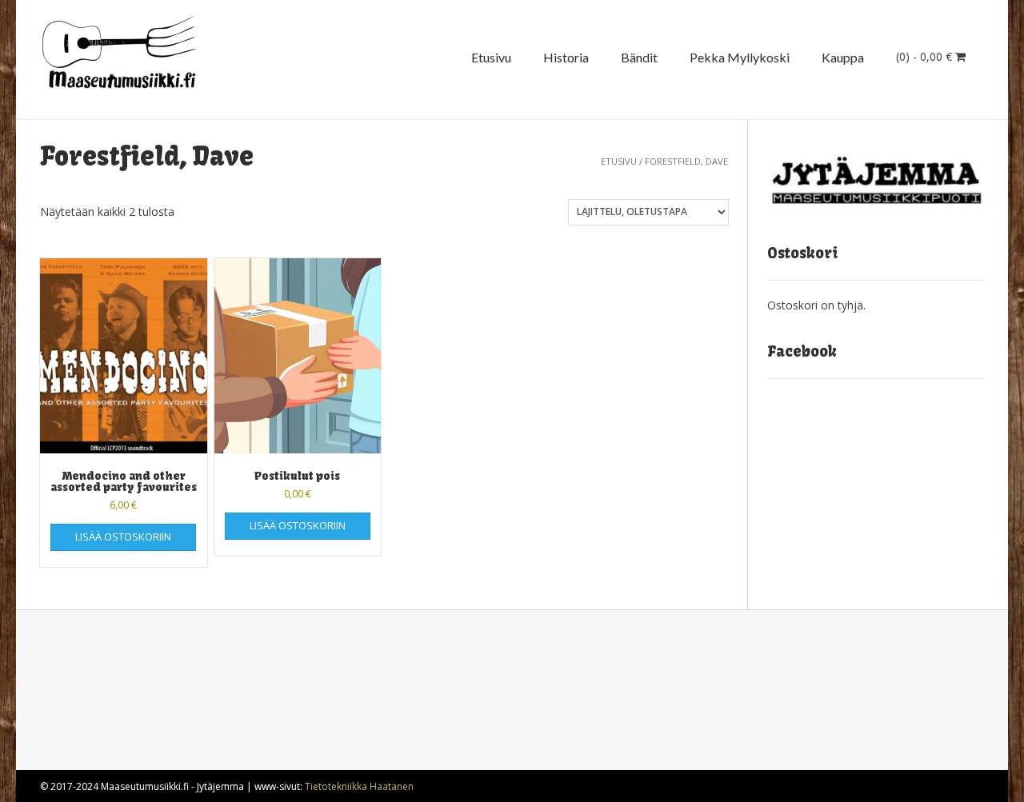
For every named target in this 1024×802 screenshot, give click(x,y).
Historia (566, 57)
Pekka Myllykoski (740, 57)
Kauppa (843, 57)
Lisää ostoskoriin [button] (123, 536)
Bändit (639, 57)
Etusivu (491, 57)
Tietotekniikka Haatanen (359, 786)
